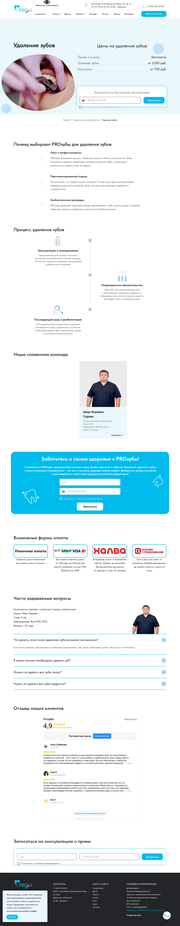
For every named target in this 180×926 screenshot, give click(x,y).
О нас (95, 901)
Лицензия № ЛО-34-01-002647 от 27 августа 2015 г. (146, 910)
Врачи (95, 891)
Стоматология (98, 888)
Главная (66, 120)
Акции (95, 904)
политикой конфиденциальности (109, 107)
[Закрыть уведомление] (45, 892)
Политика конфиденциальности (138, 891)
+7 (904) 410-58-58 (60, 888)
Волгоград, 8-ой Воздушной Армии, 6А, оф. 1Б (111, 4)
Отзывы (96, 898)
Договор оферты (133, 888)
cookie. (34, 911)
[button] (153, 14)
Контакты (96, 907)
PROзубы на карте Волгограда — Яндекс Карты (90, 818)
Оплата (95, 895)
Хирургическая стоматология (86, 120)
